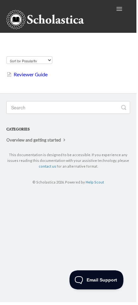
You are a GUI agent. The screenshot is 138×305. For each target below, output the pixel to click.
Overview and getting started (34, 139)
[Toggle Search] (123, 107)
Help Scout (95, 182)
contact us (47, 166)
